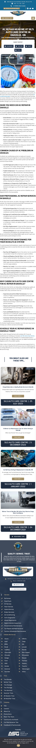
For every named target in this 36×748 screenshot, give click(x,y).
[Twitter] (30, 9)
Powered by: (18, 729)
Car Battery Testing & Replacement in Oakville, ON (18, 470)
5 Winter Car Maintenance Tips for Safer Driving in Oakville (18, 429)
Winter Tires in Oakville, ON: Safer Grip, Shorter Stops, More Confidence (18, 512)
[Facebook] (28, 9)
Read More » (18, 396)
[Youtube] (33, 9)
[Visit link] (18, 733)
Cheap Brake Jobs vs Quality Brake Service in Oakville (18, 387)
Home (2, 37)
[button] (33, 18)
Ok (18, 745)
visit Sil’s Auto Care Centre (27, 336)
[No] (34, 743)
